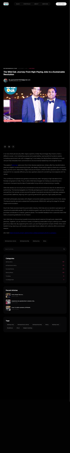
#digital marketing (27, 327)
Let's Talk (61, 3)
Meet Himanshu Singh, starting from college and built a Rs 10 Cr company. (33, 233)
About (36, 3)
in (9, 146)
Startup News (35, 272)
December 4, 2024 (23, 68)
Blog (18, 3)
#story (44, 241)
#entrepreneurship (24, 241)
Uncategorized (35, 279)
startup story (35, 261)
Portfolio (27, 3)
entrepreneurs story (10, 68)
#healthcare (10, 327)
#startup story (36, 241)
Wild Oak (15, 165)
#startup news (55, 324)
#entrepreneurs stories (10, 241)
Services (45, 3)
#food (18, 327)
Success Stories (35, 269)
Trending (35, 276)
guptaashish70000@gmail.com (20, 80)
